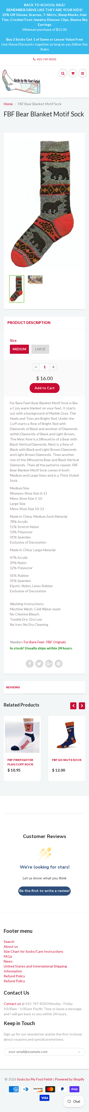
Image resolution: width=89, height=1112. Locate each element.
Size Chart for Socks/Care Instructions (33, 951)
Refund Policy (14, 976)
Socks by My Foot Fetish (34, 1079)
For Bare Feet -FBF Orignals (45, 642)
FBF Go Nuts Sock (67, 760)
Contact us (12, 1003)
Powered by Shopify (69, 1079)
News (8, 961)
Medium (19, 349)
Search (9, 941)
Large (40, 349)
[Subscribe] (79, 1052)
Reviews (13, 687)
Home (8, 104)
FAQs (8, 956)
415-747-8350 (46, 59)
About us (11, 946)
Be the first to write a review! (44, 890)
